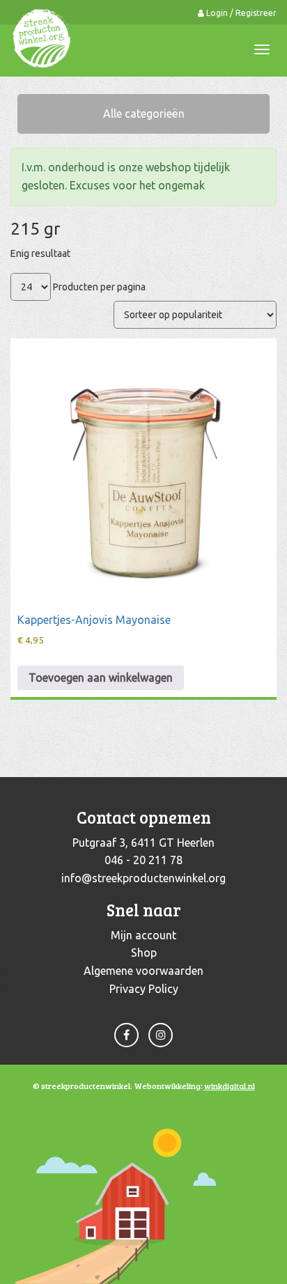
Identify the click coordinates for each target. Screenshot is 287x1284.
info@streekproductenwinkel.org (143, 878)
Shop (144, 952)
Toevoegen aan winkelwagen (101, 677)
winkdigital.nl (229, 1085)
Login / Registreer (240, 12)
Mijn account (143, 935)
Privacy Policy (143, 988)
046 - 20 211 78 (143, 860)
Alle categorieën (144, 113)
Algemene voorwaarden (143, 970)
